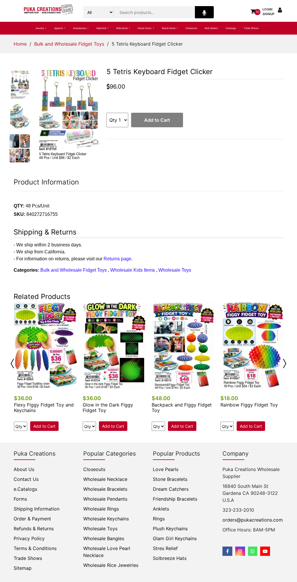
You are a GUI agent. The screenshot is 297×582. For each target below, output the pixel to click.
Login (267, 9)
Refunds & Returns (34, 528)
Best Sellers (211, 28)
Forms (20, 499)
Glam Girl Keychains (175, 538)
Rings (159, 519)
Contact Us (26, 479)
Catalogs (231, 28)
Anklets (161, 509)
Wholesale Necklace (105, 479)
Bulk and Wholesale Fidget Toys (69, 44)
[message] (265, 551)
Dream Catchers (171, 489)
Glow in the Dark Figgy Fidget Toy (108, 407)
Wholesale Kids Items (132, 270)
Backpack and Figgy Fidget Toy (182, 407)
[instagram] (240, 551)
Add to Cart (157, 120)
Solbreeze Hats (169, 558)
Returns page (117, 258)
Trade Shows (251, 28)
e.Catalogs (25, 489)
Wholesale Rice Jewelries (110, 565)
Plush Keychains (170, 528)
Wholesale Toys (174, 270)
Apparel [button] (59, 28)
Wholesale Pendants (105, 499)
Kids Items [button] (122, 28)
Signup (268, 14)
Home (20, 44)
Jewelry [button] (40, 28)
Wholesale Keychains (106, 519)
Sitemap (23, 568)
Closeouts (191, 28)
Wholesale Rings (101, 509)
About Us (24, 469)
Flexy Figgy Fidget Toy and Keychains (44, 407)
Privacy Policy (29, 538)
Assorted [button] (101, 28)
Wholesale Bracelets (105, 489)
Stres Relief (165, 548)
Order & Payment (32, 519)
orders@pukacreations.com (252, 520)
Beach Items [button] (169, 28)
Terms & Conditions (35, 548)
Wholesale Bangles (103, 538)
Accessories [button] (80, 28)
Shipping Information (36, 509)
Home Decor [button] (145, 28)
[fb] (227, 551)
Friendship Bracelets (175, 499)
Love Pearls (165, 469)
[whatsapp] (252, 551)
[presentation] (12, 363)
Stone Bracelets (170, 479)
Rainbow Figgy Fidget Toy (249, 405)
